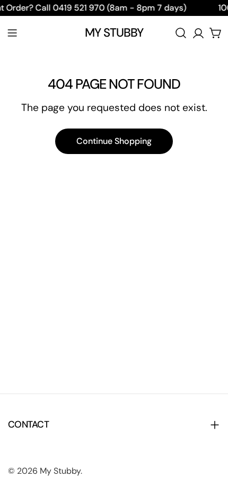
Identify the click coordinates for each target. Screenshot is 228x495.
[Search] (180, 33)
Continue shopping (114, 141)
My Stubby (114, 32)
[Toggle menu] (12, 33)
